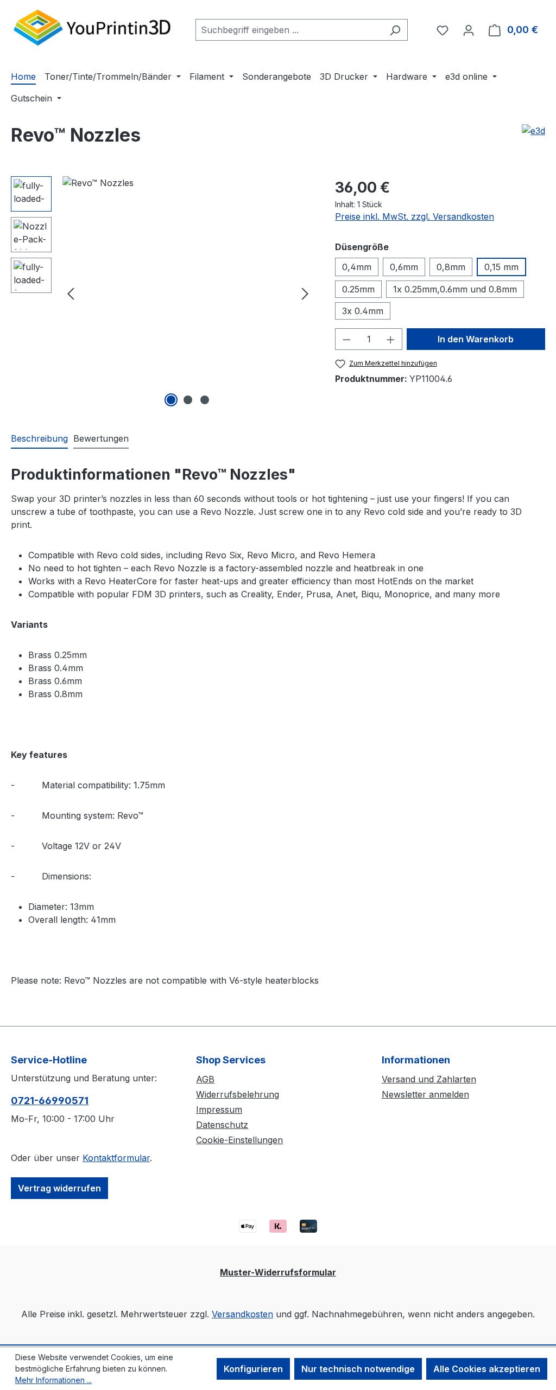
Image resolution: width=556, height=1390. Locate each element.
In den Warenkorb (476, 339)
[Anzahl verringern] (346, 339)
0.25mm (358, 289)
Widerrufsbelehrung (237, 1094)
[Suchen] (395, 30)
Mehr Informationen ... (53, 1380)
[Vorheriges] (70, 293)
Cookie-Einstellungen (239, 1139)
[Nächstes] (305, 293)
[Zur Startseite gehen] (92, 27)
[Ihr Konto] (469, 30)
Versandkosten (242, 1314)
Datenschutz (222, 1124)
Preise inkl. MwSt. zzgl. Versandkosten (414, 216)
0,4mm (356, 267)
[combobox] (289, 30)
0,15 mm (501, 267)
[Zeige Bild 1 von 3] (171, 400)
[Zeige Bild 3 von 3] (204, 400)
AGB (205, 1079)
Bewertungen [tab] (101, 438)
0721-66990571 (50, 1100)
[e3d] (533, 130)
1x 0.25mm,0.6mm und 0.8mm (455, 289)
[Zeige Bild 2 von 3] (188, 400)
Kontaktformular (116, 1157)
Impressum (219, 1109)
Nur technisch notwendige (358, 1368)
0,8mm (451, 267)
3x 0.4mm (362, 310)
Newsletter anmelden (425, 1094)
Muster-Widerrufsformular (278, 1272)
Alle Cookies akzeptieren (486, 1368)
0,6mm (404, 267)
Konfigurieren (253, 1368)
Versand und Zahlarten (429, 1079)
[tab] (39, 439)
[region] (162, 293)
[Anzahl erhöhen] (391, 339)
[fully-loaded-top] (187, 293)
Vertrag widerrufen (59, 1188)
